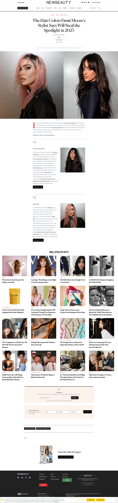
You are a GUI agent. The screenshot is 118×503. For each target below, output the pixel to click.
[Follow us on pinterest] (84, 2)
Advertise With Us (43, 476)
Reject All (91, 499)
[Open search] (99, 8)
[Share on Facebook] (24, 438)
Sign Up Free (88, 483)
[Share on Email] (27, 438)
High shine (48, 172)
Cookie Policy (42, 479)
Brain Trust (53, 476)
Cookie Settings (67, 480)
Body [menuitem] (55, 8)
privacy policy (69, 400)
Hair (57, 15)
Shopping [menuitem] (71, 8)
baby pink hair (29, 428)
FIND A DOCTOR (23, 8)
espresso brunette (43, 428)
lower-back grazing (69, 123)
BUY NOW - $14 (38, 240)
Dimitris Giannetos (56, 127)
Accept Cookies (100, 499)
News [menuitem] (38, 8)
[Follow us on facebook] (82, 2)
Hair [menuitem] (60, 8)
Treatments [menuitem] (49, 8)
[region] (59, 500)
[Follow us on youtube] (88, 2)
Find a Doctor (65, 474)
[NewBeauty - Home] (59, 2)
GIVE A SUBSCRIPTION (65, 457)
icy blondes (49, 207)
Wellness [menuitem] (78, 8)
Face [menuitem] (42, 8)
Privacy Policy (65, 476)
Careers (52, 474)
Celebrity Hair (35, 372)
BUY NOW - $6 (38, 187)
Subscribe (20, 2)
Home (52, 15)
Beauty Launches (65, 340)
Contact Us (41, 474)
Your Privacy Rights (81, 499)
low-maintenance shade (40, 159)
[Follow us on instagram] (86, 2)
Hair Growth (6, 307)
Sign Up (74, 397)
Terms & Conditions (55, 479)
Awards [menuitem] (65, 8)
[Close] (115, 499)
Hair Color (63, 15)
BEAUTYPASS (93, 8)
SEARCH (87, 411)
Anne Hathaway (37, 168)
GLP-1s (33, 340)
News (32, 277)
